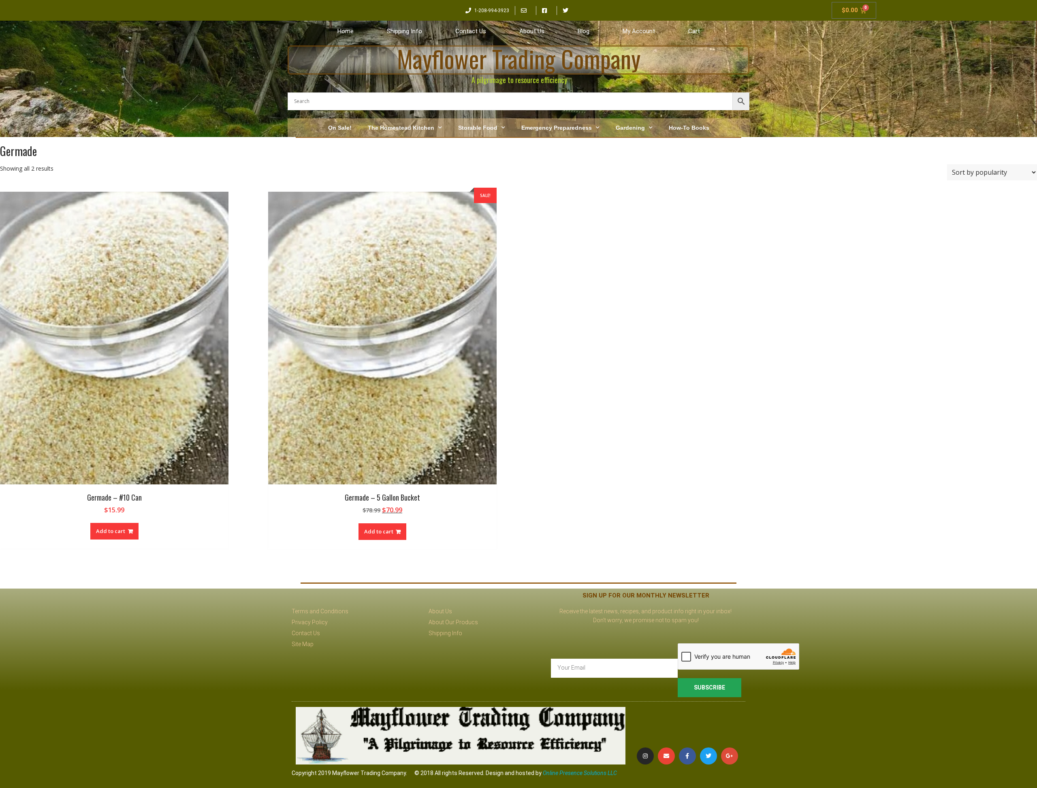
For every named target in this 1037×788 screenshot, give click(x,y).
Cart (694, 31)
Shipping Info (404, 31)
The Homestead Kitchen (401, 127)
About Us (531, 31)
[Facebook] (687, 755)
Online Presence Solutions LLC (580, 773)
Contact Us (470, 31)
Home (345, 31)
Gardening (630, 127)
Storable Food (477, 127)
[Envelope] (666, 755)
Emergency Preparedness (556, 127)
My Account (639, 31)
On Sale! (340, 127)
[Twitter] (708, 755)
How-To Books (689, 127)
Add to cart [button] (110, 531)
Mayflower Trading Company (518, 58)
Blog (583, 31)
